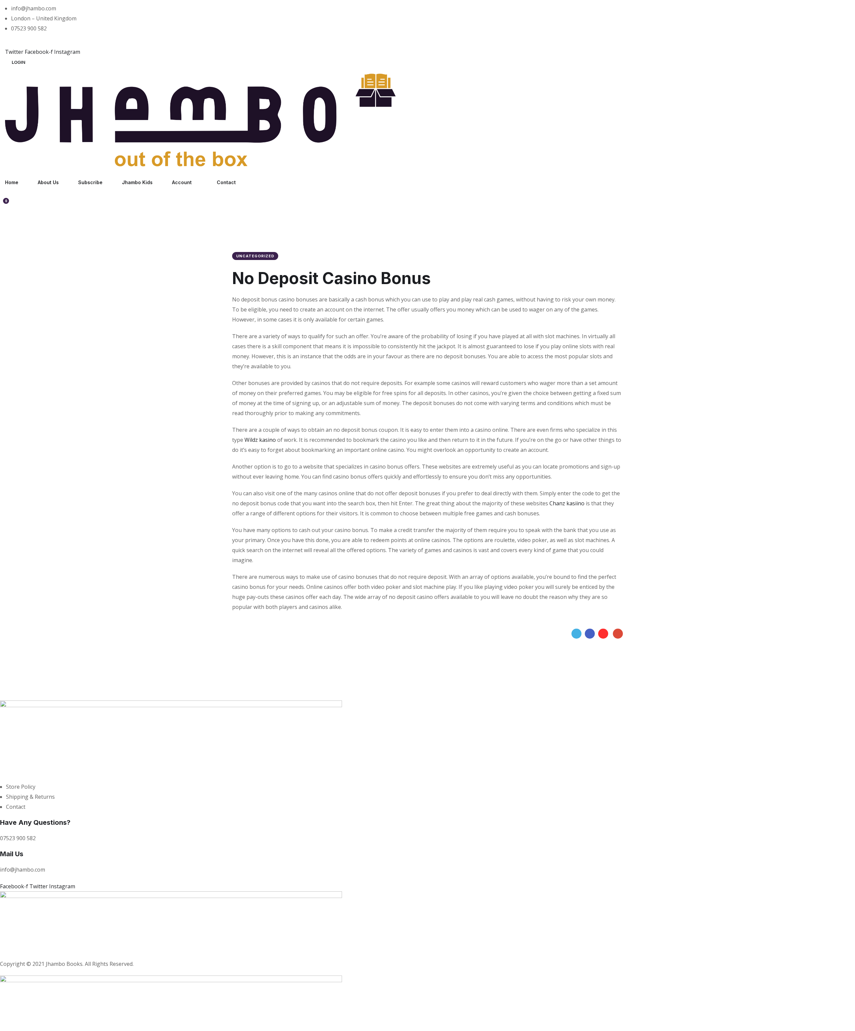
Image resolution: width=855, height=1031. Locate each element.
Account (182, 182)
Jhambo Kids (137, 182)
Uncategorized (255, 256)
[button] (18, 62)
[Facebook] (590, 634)
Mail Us (11, 854)
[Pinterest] (603, 634)
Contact (226, 182)
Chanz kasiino (566, 503)
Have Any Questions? (35, 822)
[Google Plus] (618, 634)
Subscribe (90, 182)
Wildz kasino (260, 439)
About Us (48, 182)
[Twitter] (576, 634)
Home (11, 182)
